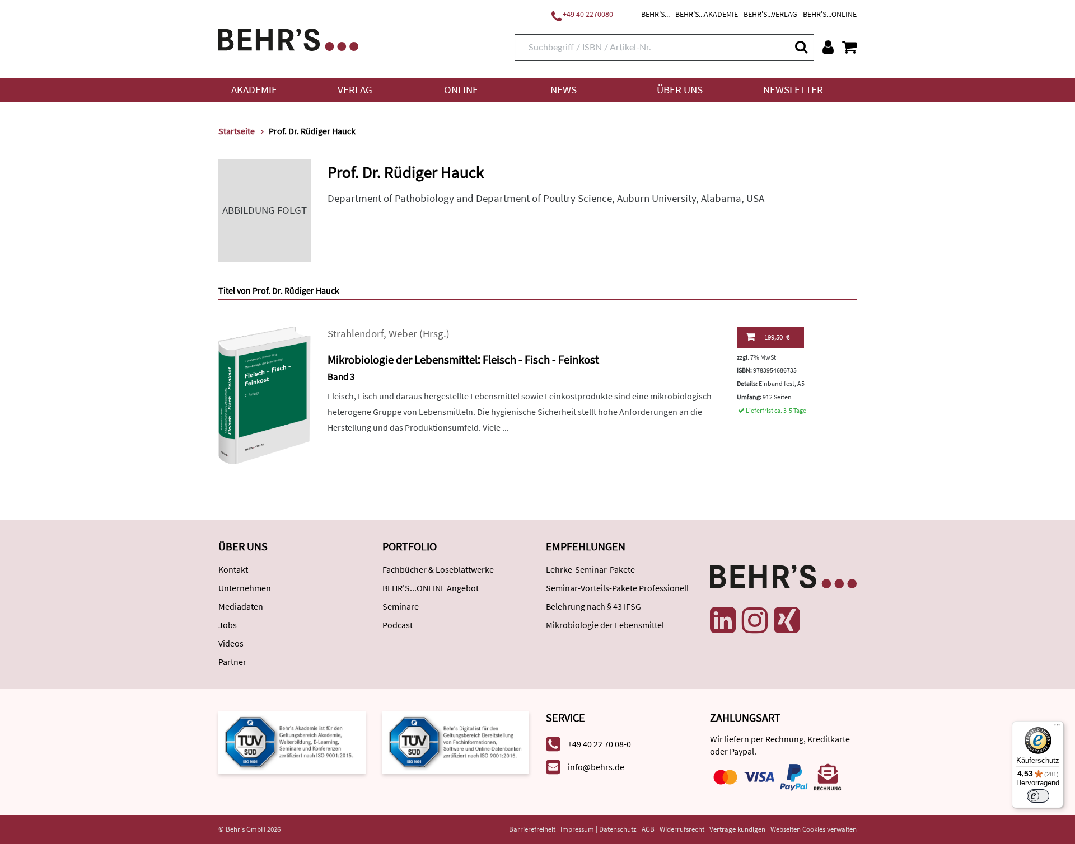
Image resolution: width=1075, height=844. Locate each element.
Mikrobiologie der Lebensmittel (605, 624)
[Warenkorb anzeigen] (849, 47)
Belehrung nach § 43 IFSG (593, 606)
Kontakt (233, 569)
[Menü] (1057, 727)
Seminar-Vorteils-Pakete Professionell (617, 587)
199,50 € (776, 337)
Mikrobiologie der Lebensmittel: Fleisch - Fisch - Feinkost (463, 359)
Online (461, 89)
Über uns (680, 89)
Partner (232, 661)
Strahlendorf (356, 333)
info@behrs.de (596, 766)
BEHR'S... (655, 14)
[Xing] (787, 620)
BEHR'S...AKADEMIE (706, 14)
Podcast (397, 624)
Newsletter (793, 89)
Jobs (227, 624)
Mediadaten (240, 606)
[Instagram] (755, 620)
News (563, 89)
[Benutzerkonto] (828, 47)
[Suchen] (801, 46)
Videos (231, 643)
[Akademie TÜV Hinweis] (456, 741)
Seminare (400, 606)
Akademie (254, 89)
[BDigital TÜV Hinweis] (292, 741)
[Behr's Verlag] (288, 38)
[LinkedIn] (723, 620)
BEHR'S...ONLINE (830, 14)
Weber (403, 333)
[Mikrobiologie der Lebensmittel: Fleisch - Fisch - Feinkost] (264, 394)
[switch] (1038, 796)
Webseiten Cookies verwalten (813, 829)
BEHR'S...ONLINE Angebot (430, 587)
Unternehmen (244, 587)
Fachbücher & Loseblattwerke (438, 569)
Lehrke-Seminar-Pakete (590, 569)
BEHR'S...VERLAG (770, 14)
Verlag (355, 89)
